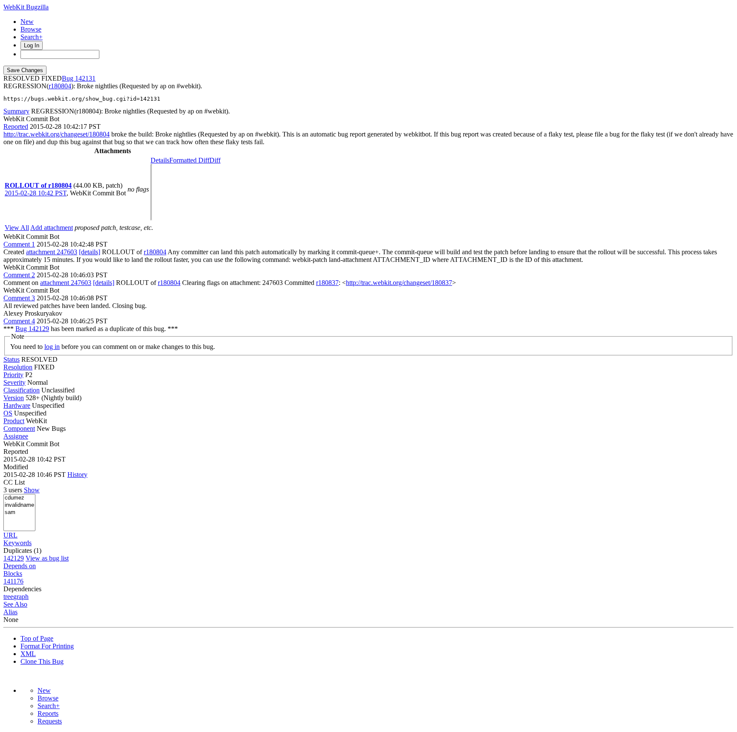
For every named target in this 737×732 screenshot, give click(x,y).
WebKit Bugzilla (26, 7)
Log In (31, 45)
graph (21, 596)
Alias (10, 612)
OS (7, 413)
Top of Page (36, 638)
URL (10, 535)
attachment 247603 (51, 252)
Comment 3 (19, 298)
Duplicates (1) (22, 550)
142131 (85, 78)
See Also (15, 604)
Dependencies (22, 589)
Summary (16, 111)
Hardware (16, 405)
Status (11, 359)
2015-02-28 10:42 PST (36, 193)
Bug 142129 (32, 328)
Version (13, 397)
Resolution (17, 367)
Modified (15, 467)
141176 (13, 581)
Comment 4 (19, 321)
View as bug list (47, 558)
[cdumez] (19, 498)
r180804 (60, 86)
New (27, 21)
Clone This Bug (42, 661)
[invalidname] (19, 505)
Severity (14, 382)
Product (13, 420)
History (77, 474)
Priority (13, 374)
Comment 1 (19, 244)
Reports (48, 713)
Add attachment (51, 227)
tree (8, 596)
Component (19, 428)
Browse (30, 29)
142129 (13, 558)
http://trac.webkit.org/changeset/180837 (399, 282)
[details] (89, 252)
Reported (15, 126)
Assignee (15, 436)
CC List (14, 482)
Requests (50, 721)
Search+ (31, 37)
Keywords (17, 542)
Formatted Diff (189, 160)
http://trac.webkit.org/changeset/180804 (56, 134)
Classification (21, 390)
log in (52, 346)
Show (32, 490)
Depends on (19, 565)
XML (28, 653)
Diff (215, 160)
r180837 (327, 282)
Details (160, 160)
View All (17, 227)
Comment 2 (19, 275)
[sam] (19, 512)
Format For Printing (47, 646)
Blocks (12, 573)
